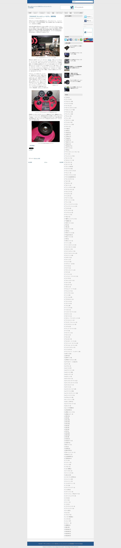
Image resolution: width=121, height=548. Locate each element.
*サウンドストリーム (69, 270)
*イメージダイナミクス (70, 244)
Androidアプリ (68, 440)
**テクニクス (68, 191)
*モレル (66, 336)
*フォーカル (67, 297)
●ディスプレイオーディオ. (70, 382)
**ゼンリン (67, 185)
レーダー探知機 (68, 516)
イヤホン (67, 466)
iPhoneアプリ (68, 454)
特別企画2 (67, 531)
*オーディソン (68, 255)
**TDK (66, 149)
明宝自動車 (32, 145)
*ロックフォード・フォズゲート (71, 351)
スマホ (66, 498)
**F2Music (67, 136)
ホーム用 (67, 510)
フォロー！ (89, 16)
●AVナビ (67, 353)
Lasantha (62, 546)
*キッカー (67, 261)
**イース (67, 153)
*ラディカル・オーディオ (70, 345)
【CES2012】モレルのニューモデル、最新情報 (42, 16)
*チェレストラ (68, 290)
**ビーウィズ (68, 197)
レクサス (67, 518)
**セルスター (68, 183)
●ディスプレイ (68, 378)
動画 (71, 13)
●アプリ (67, 363)
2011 (66, 419)
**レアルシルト (68, 212)
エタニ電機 (67, 468)
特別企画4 (67, 535)
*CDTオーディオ (68, 222)
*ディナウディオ (68, 293)
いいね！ (31, 150)
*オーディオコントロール (70, 253)
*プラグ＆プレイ (68, 299)
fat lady (49, 59)
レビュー (35, 13)
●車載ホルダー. (68, 414)
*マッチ (66, 330)
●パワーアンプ (68, 391)
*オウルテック (68, 249)
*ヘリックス (67, 307)
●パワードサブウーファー (70, 393)
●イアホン (67, 366)
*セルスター (67, 284)
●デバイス (67, 386)
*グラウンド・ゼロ (69, 263)
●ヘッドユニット (68, 399)
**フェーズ (67, 202)
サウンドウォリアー (69, 487)
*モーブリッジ (68, 332)
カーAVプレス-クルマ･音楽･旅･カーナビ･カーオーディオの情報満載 (60, 543)
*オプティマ (67, 257)
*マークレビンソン (69, 320)
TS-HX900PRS (68, 456)
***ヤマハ (67, 126)
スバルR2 (67, 489)
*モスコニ (67, 334)
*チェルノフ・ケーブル (70, 288)
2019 (66, 433)
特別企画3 (67, 533)
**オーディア (68, 158)
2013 (66, 423)
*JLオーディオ (68, 228)
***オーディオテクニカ (70, 107)
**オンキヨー (68, 162)
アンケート (67, 462)
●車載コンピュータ (69, 412)
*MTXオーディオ (68, 232)
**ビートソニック (68, 199)
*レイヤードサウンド (69, 347)
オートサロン (68, 470)
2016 (66, 429)
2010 (66, 418)
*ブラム (66, 305)
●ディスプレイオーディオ (70, 380)
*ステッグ (67, 282)
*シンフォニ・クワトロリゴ (71, 276)
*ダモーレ (67, 286)
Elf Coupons (76, 546)
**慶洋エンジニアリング (70, 218)
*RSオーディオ (68, 236)
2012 (35, 158)
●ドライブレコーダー (69, 389)
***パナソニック (68, 124)
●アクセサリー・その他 (70, 361)
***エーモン (67, 105)
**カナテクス (68, 168)
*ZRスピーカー (68, 240)
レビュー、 (67, 523)
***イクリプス (68, 103)
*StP (66, 238)
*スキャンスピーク (69, 280)
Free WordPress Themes (50, 546)
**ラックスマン (68, 210)
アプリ (66, 460)
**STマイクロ (68, 147)
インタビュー (42, 13)
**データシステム (68, 189)
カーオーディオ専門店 (78, 13)
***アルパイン (68, 101)
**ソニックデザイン (69, 187)
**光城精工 (67, 220)
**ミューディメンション (70, 206)
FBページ (89, 20)
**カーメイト (68, 164)
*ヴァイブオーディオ (69, 247)
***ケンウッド (68, 114)
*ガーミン (67, 259)
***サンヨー (67, 116)
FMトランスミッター (69, 452)
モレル (37, 158)
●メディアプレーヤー (69, 403)
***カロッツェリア (69, 109)
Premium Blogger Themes (69, 546)
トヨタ (66, 504)
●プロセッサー (68, 397)
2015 (66, 427)
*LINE (66, 230)
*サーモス (67, 265)
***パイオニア (68, 122)
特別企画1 (67, 529)
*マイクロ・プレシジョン (70, 322)
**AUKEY (67, 134)
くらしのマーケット (69, 483)
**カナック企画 (68, 166)
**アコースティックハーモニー (71, 151)
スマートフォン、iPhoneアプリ (71, 493)
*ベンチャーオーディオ (70, 311)
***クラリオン (68, 111)
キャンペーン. (68, 481)
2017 (66, 431)
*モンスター (67, 339)
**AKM (66, 130)
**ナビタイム (68, 193)
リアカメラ (67, 514)
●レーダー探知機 (68, 407)
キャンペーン (68, 479)
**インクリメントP (69, 156)
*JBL (66, 226)
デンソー (67, 502)
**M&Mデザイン (68, 142)
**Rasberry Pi (68, 145)
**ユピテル (67, 208)
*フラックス (67, 301)
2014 (66, 425)
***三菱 (66, 128)
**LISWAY (67, 140)
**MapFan (67, 144)
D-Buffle (67, 448)
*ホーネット (67, 313)
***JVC (66, 97)
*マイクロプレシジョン (70, 324)
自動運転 (67, 525)
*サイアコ (67, 267)
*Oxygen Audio (68, 234)
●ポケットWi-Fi (68, 401)
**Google (67, 138)
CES (66, 446)
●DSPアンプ (68, 357)
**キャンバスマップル (69, 170)
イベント (67, 464)
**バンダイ (67, 195)
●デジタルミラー (68, 384)
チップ (66, 500)
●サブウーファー (68, 370)
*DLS (66, 225)
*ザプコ (66, 272)
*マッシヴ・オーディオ (70, 328)
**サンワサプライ (68, 179)
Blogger (81, 543)
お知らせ (67, 475)
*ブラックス (67, 303)
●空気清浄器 (67, 409)
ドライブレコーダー (69, 506)
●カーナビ (67, 368)
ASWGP (67, 442)
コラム (48, 13)
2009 (66, 416)
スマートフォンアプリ (69, 495)
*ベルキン (67, 309)
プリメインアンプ (69, 508)
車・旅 (66, 13)
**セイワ (67, 181)
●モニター (67, 405)
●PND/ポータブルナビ (69, 359)
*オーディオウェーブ (69, 251)
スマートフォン (59, 13)
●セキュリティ (68, 374)
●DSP (66, 355)
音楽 (53, 13)
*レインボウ (67, 349)
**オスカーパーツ (68, 160)
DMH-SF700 (67, 450)
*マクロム (67, 326)
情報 (39, 158)
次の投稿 (30, 162)
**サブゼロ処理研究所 (69, 176)
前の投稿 (61, 162)
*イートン (67, 242)
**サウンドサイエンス (69, 174)
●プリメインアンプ (69, 395)
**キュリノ (67, 172)
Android (66, 438)
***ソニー (67, 118)
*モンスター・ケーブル (70, 341)
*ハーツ (66, 295)
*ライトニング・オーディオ (71, 343)
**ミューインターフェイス (70, 204)
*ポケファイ (67, 316)
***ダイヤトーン (68, 120)
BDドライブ (67, 444)
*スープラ (67, 278)
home (30, 12)
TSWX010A (67, 458)
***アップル (67, 99)
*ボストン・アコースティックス (71, 318)
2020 (66, 434)
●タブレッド (67, 376)
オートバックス (68, 472)
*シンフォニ (67, 274)
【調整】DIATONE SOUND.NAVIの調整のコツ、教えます (76, 74)
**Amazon (67, 132)
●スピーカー (67, 372)
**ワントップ (68, 214)
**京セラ (67, 216)
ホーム (45, 162)
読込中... (85, 26)
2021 (66, 436)
